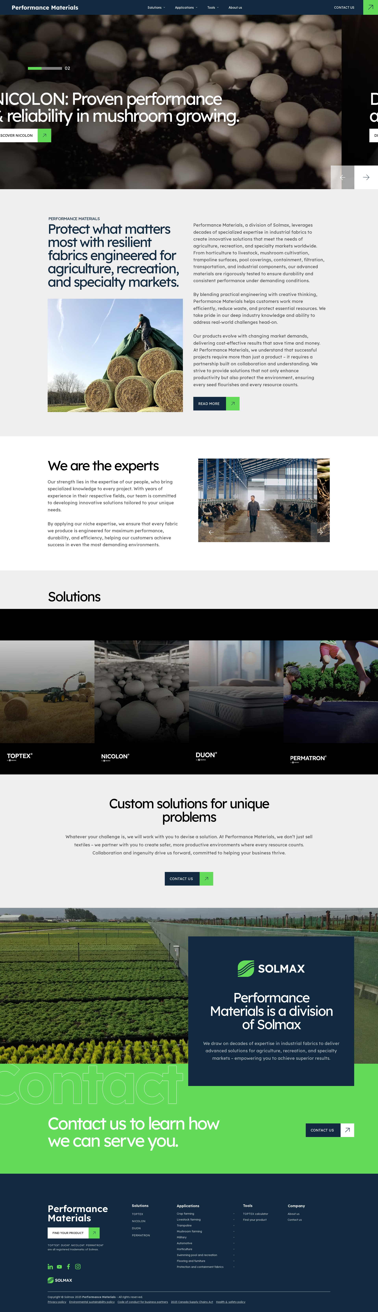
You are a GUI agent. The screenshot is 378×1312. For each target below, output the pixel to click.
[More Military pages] (233, 1237)
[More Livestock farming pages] (233, 1219)
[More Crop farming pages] (233, 1213)
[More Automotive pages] (233, 1243)
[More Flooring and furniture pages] (233, 1261)
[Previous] (211, 532)
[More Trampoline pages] (233, 1225)
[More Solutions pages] (164, 7)
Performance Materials (78, 1213)
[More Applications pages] (196, 7)
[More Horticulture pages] (233, 1249)
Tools (247, 1205)
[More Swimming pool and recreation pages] (233, 1255)
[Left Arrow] (342, 177)
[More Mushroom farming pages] (233, 1231)
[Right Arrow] (366, 177)
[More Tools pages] (218, 7)
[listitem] (47, 691)
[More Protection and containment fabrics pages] (233, 1266)
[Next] (320, 532)
